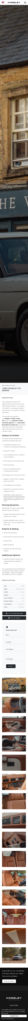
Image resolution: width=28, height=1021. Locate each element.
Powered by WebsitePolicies (7, 1018)
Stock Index (15, 618)
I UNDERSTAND (14, 1016)
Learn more (4, 1013)
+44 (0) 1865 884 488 (15, 613)
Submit (11, 666)
